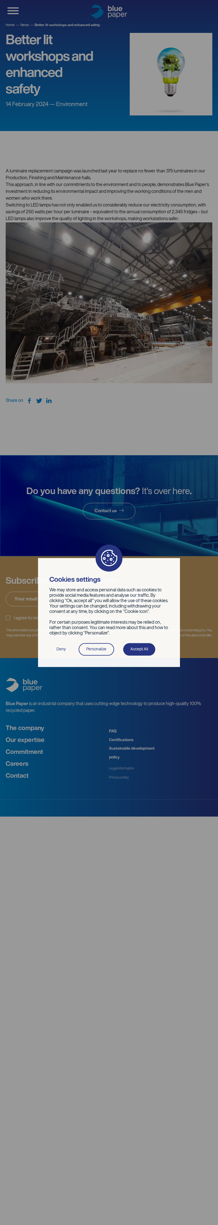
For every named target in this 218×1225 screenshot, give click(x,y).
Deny (61, 649)
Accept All (139, 649)
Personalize (96, 649)
